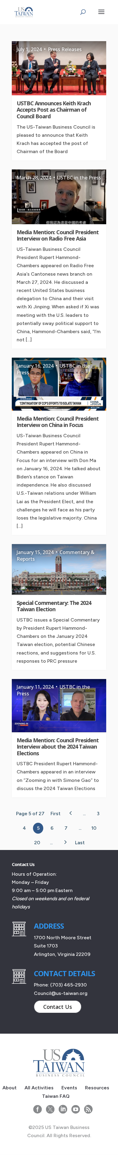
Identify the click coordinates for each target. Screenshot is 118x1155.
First (56, 813)
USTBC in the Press (79, 177)
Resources (97, 1088)
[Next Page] (65, 842)
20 (37, 842)
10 (94, 828)
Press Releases (65, 49)
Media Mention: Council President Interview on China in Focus (58, 422)
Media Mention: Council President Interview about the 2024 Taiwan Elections (58, 747)
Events (69, 1088)
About (9, 1088)
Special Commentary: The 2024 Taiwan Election (54, 606)
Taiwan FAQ (56, 1096)
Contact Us (57, 1006)
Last (80, 842)
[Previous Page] (70, 813)
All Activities (39, 1088)
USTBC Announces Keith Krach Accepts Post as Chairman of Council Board (54, 110)
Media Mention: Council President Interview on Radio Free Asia (58, 235)
